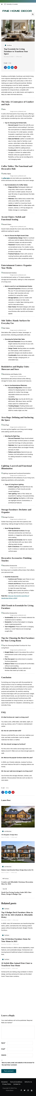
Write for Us (28, 1082)
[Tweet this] (8, 67)
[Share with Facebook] (5, 67)
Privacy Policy (6, 1084)
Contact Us (16, 1084)
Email (3, 1049)
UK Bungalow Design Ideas (9, 834)
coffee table (6, 178)
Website (3, 1055)
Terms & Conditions (16, 1082)
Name (3, 1043)
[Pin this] (15, 67)
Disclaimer (4, 1082)
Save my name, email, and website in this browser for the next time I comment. (18, 1064)
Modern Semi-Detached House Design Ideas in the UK (17, 870)
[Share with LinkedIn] (12, 67)
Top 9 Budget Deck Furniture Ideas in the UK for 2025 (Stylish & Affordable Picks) (17, 914)
